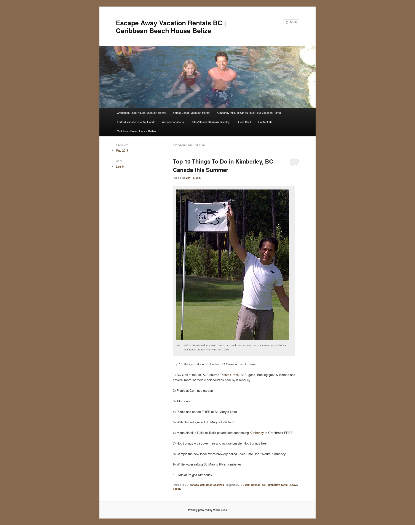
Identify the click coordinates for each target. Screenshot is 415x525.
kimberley (274, 485)
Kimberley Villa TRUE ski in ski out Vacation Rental (249, 113)
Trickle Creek (229, 374)
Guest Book (244, 122)
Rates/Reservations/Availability (210, 122)
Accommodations (173, 122)
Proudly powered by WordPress (207, 510)
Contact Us (265, 122)
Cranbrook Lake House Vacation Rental (141, 113)
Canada (255, 485)
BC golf (245, 485)
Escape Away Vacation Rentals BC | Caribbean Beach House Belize (171, 26)
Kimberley (257, 432)
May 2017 (122, 150)
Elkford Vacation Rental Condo (136, 122)
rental (284, 485)
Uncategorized (215, 485)
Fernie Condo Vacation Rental (191, 113)
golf (202, 485)
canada (194, 485)
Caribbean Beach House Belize (136, 131)
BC (186, 485)
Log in (120, 166)
